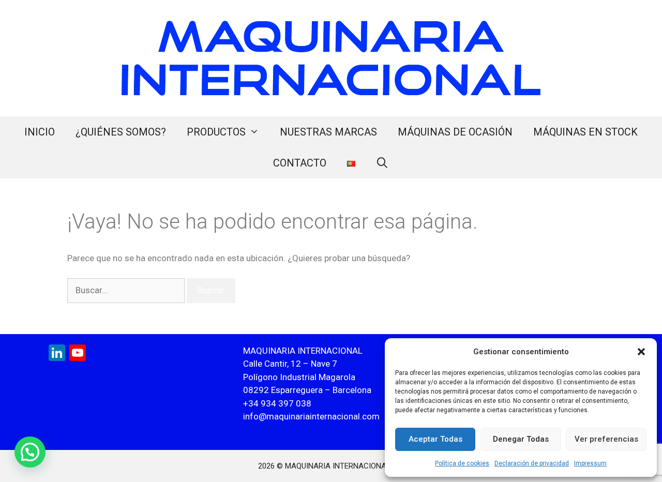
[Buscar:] (127, 290)
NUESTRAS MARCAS (328, 132)
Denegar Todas (521, 439)
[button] (641, 352)
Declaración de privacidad (531, 463)
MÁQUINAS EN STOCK (585, 132)
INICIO (39, 132)
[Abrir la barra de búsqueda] (383, 162)
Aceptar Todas (435, 439)
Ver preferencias (606, 439)
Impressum (590, 463)
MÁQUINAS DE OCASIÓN (455, 132)
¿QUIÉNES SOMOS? (121, 132)
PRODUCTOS (216, 132)
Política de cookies (462, 463)
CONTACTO (299, 163)
